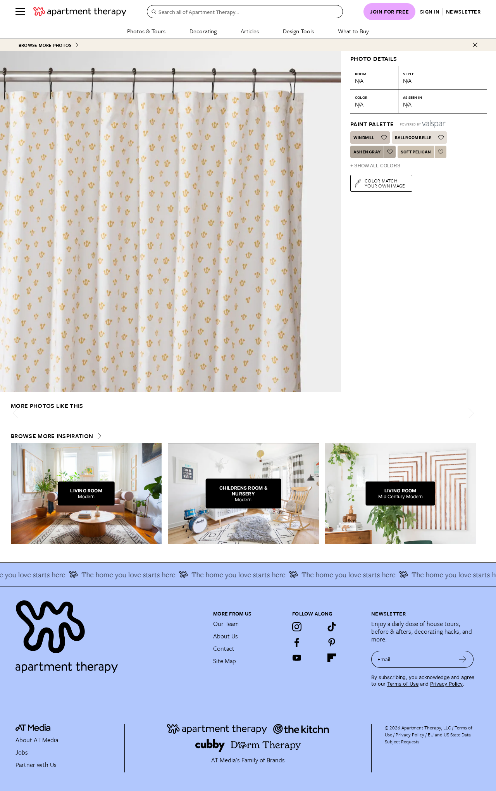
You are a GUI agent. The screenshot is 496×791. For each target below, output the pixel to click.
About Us (225, 636)
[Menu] (20, 11)
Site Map (224, 660)
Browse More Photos (45, 45)
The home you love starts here (118, 574)
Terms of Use (402, 684)
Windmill (364, 137)
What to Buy (353, 31)
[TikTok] (331, 626)
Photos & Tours (146, 31)
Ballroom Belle (413, 137)
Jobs (22, 752)
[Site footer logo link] (110, 633)
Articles (250, 31)
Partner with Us (36, 764)
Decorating (203, 31)
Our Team (226, 623)
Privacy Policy (446, 684)
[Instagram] (296, 626)
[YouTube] (296, 657)
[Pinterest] (331, 642)
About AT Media (37, 740)
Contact (223, 648)
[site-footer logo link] (33, 729)
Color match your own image (385, 183)
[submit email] (463, 659)
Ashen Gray (367, 152)
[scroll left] (17, 413)
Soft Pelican (416, 152)
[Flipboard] (331, 657)
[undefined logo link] (79, 11)
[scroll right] (469, 413)
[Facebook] (296, 642)
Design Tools (298, 31)
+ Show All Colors (375, 166)
